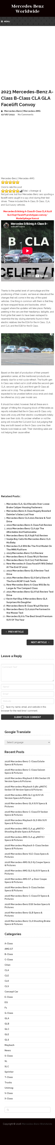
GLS (7, 1040)
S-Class (9, 1056)
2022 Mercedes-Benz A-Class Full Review (29, 525)
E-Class (9, 997)
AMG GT (9, 949)
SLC (7, 1066)
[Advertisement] (27, 54)
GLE (7, 1034)
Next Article (39, 642)
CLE (7, 975)
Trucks (8, 1082)
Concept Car (11, 991)
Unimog (9, 1088)
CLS (7, 986)
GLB (7, 1023)
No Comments (25, 114)
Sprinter (9, 1072)
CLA (7, 970)
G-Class (9, 1013)
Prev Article (16, 632)
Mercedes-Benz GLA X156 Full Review (27, 535)
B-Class (9, 954)
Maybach (9, 1045)
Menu (7, 21)
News (8, 1050)
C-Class (9, 959)
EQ (6, 1002)
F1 (6, 1007)
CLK (7, 981)
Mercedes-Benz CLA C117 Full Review (27, 560)
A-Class (9, 943)
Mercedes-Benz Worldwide (27, 8)
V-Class (9, 1093)
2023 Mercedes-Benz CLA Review (24, 553)
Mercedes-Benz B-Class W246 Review (27, 606)
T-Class (9, 1077)
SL (6, 1061)
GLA (7, 1018)
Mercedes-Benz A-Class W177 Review (27, 556)
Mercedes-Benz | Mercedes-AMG (22, 111)
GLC (7, 1029)
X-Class (9, 1098)
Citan (7, 965)
